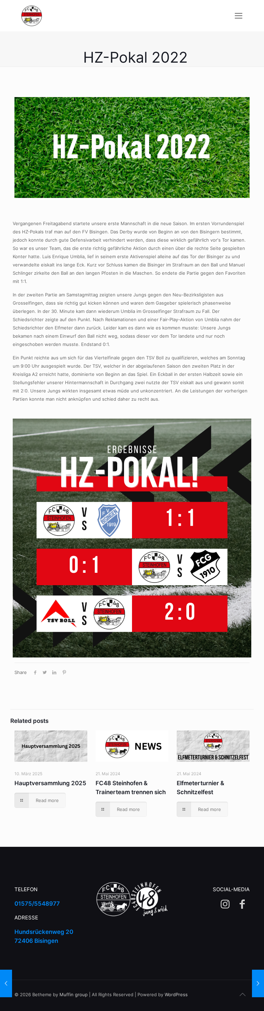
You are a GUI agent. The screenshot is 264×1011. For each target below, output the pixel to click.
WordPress (176, 994)
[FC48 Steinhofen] (31, 15)
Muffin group (73, 994)
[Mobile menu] (238, 15)
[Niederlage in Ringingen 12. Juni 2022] (6, 983)
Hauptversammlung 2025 (50, 783)
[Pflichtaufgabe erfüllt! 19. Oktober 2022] (258, 983)
